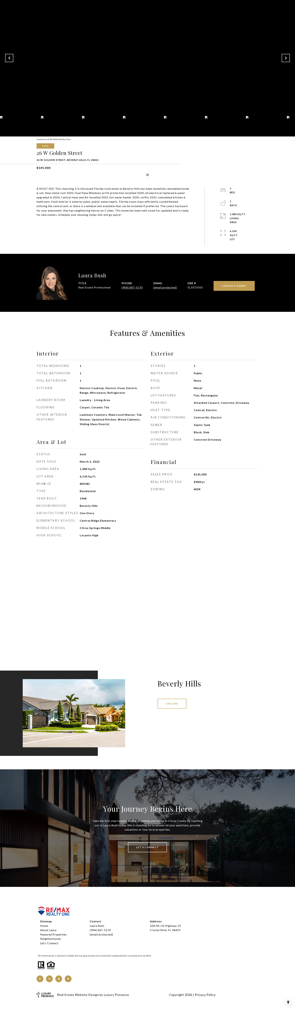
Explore (172, 703)
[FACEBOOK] (40, 978)
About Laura (48, 930)
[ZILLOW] (58, 978)
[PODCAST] (68, 978)
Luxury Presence (116, 995)
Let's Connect (49, 943)
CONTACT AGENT (234, 285)
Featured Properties (53, 934)
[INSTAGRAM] (49, 978)
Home (44, 925)
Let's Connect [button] (147, 847)
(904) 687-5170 (132, 287)
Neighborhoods (50, 938)
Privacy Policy (205, 995)
